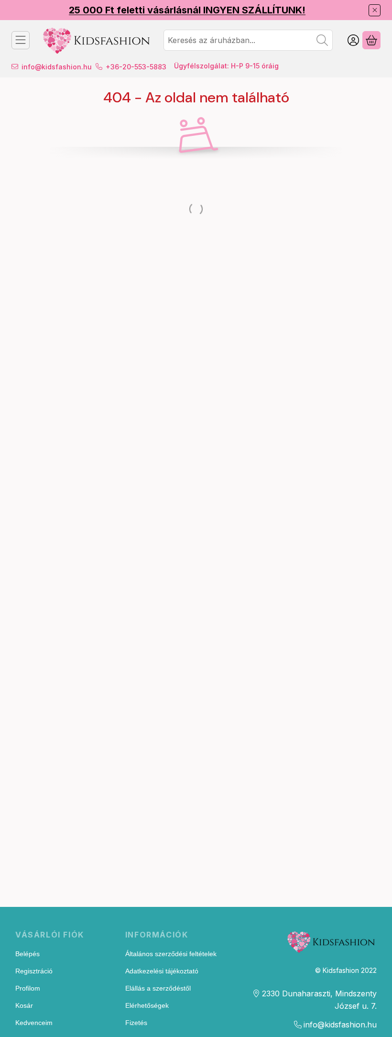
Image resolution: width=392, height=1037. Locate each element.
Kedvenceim (34, 1022)
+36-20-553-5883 (136, 67)
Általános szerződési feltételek (171, 954)
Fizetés (136, 1022)
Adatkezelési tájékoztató (161, 971)
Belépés (27, 954)
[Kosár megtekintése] (371, 40)
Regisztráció (34, 971)
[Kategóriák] (20, 40)
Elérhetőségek (147, 1005)
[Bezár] (375, 10)
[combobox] (248, 40)
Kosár (24, 1005)
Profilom (27, 988)
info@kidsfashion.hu (57, 67)
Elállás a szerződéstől (158, 988)
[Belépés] (353, 40)
